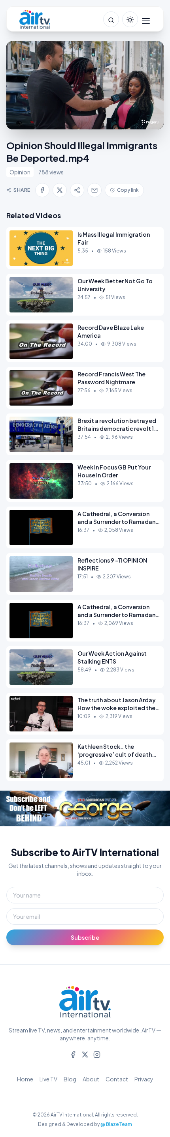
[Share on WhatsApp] (77, 190)
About (91, 1079)
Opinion (19, 172)
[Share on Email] (94, 190)
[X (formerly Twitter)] (85, 1053)
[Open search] (111, 19)
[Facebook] (73, 1053)
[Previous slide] (15, 808)
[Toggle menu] (146, 19)
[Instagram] (96, 1053)
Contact (117, 1079)
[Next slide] (154, 808)
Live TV (48, 1079)
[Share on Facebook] (42, 190)
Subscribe (85, 937)
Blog (70, 1079)
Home (25, 1079)
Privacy (143, 1079)
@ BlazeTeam (116, 1124)
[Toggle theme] (130, 19)
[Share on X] (60, 190)
